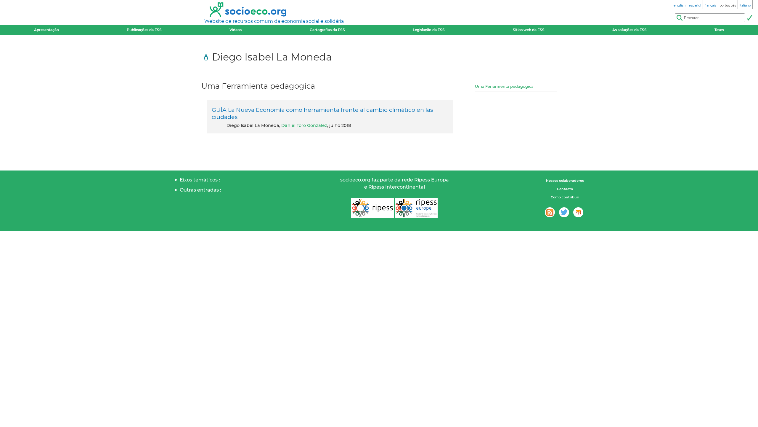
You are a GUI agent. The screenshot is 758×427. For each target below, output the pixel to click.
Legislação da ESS (429, 30)
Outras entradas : (200, 190)
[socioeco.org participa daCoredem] (578, 212)
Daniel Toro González (304, 125)
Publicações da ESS (144, 30)
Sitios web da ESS (529, 30)
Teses (719, 30)
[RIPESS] (372, 208)
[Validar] (750, 18)
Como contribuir (565, 197)
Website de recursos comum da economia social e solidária (274, 21)
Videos (235, 30)
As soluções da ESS (629, 30)
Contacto (565, 189)
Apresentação (46, 30)
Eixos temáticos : (200, 180)
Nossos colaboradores (565, 181)
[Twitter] (564, 212)
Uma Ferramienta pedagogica (504, 86)
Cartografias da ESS (327, 30)
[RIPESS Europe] (416, 208)
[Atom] (550, 212)
